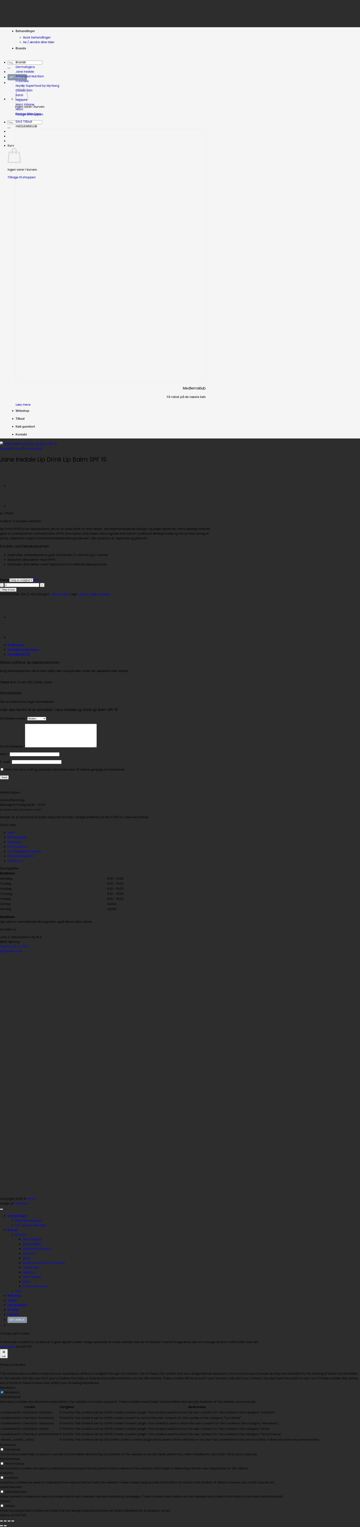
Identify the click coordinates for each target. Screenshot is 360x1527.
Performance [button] (10, 1459)
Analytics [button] (7, 1473)
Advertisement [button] (11, 1487)
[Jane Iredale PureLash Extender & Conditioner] (17, 506)
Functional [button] (7, 1445)
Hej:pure (28, 1272)
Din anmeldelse (12, 746)
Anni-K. (32, 1199)
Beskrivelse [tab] (16, 645)
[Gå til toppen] (1, 1209)
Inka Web (21, 1203)
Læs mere (7, 1347)
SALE (18, 1291)
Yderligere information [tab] (23, 649)
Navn (5, 754)
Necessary (12, 1392)
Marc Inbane (31, 1277)
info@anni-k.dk (11, 951)
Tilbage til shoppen (22, 177)
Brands (21, 48)
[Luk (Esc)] (12, 1521)
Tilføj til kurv (8, 589)
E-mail (6, 762)
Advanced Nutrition (36, 1249)
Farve (4, 580)
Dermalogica (32, 1239)
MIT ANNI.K (17, 1319)
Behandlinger (25, 31)
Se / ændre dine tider (39, 42)
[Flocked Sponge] (17, 486)
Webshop (22, 410)
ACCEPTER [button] (23, 1347)
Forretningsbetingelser (24, 851)
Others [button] (5, 1501)
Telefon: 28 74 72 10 (14, 946)
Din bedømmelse (13, 718)
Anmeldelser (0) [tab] (19, 654)
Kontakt (21, 434)
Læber (83, 594)
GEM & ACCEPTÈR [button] (13, 1515)
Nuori (26, 1281)
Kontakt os (15, 861)
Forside (5, 448)
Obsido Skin (30, 1267)
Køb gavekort (25, 426)
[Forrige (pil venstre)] (1, 1525)
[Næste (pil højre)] (5, 1525)
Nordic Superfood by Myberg (43, 1263)
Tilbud (20, 418)
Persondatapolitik (21, 856)
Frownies (29, 1253)
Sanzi (26, 1258)
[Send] (9, 68)
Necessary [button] (8, 1387)
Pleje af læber (99, 594)
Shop (17, 448)
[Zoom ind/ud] (1, 1521)
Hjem (11, 832)
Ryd (36, 580)
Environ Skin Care (35, 1286)
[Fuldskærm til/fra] (5, 1521)
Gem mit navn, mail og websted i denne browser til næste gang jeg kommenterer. (64, 769)
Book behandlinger (37, 37)
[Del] (9, 1521)
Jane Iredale (33, 448)
